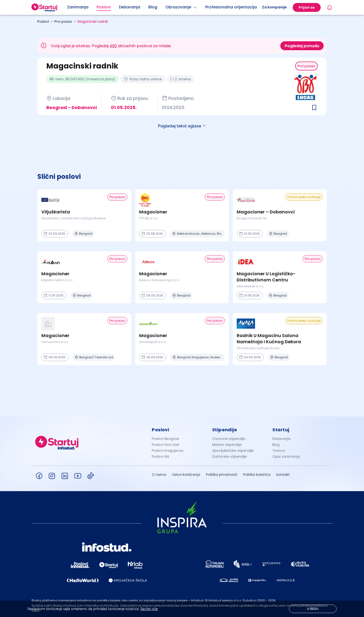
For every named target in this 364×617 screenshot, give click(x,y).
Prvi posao (63, 21)
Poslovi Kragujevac (168, 450)
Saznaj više (149, 609)
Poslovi (43, 21)
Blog (276, 444)
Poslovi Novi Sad (165, 444)
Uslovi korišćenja (186, 474)
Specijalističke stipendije (233, 450)
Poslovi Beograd (165, 438)
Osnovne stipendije (228, 438)
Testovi (278, 450)
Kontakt (283, 474)
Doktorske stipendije (229, 456)
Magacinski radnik (93, 21)
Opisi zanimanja (286, 456)
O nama (159, 474)
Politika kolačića (256, 474)
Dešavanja (281, 438)
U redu (313, 609)
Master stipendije (227, 444)
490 (113, 46)
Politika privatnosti (221, 474)
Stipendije (224, 430)
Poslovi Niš (160, 456)
